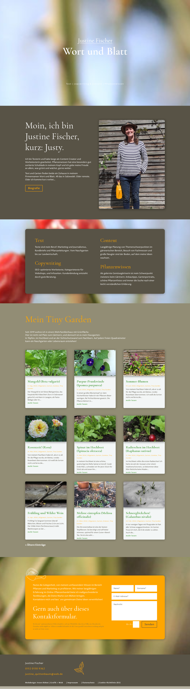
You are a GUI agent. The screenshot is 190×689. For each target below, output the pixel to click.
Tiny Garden (57, 452)
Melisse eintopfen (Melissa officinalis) (94, 515)
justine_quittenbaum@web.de (44, 674)
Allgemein (42, 386)
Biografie (34, 188)
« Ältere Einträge (35, 545)
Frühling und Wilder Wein (45, 513)
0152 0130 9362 (35, 668)
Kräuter (106, 521)
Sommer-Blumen (137, 381)
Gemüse (56, 386)
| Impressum (72, 683)
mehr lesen (33, 403)
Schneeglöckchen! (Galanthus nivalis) (138, 515)
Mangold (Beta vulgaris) (44, 381)
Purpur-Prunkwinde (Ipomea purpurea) (90, 383)
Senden (149, 624)
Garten (49, 386)
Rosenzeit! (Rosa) (39, 447)
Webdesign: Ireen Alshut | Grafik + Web (44, 683)
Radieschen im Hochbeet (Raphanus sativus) (143, 449)
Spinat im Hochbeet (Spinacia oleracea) (90, 449)
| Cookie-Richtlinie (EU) (109, 683)
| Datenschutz (88, 683)
